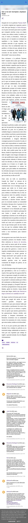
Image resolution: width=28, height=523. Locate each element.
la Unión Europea (21, 27)
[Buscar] (26, 2)
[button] (2, 18)
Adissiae (9, 480)
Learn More (11, 521)
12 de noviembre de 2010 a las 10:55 (16, 407)
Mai (8, 457)
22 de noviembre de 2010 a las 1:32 (16, 438)
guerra (7, 342)
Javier (8, 411)
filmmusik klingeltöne (12, 502)
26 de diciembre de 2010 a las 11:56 (16, 476)
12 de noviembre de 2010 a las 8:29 (16, 379)
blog (3, 342)
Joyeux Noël (22, 23)
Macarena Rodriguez (12, 384)
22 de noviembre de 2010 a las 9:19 (16, 453)
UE (17, 342)
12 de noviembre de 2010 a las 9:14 (16, 389)
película (13, 342)
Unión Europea (5, 344)
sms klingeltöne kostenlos (13, 504)
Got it (18, 521)
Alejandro (9, 393)
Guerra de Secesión (20, 242)
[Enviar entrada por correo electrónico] (2, 340)
